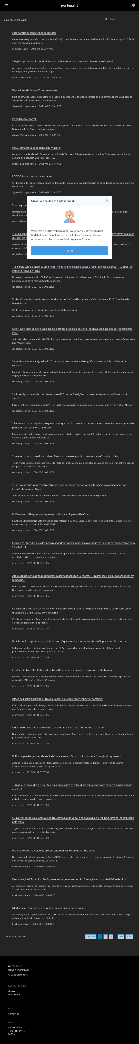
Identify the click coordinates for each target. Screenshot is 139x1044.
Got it (69, 250)
